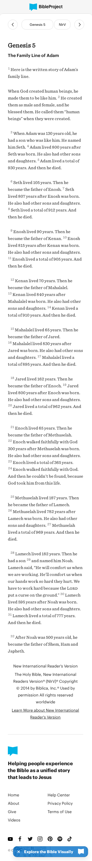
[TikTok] (70, 838)
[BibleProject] (45, 7)
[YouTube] (11, 838)
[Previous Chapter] (13, 24)
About (13, 803)
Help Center (59, 794)
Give (12, 811)
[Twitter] (31, 838)
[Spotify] (60, 838)
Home (13, 794)
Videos (14, 820)
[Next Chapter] (79, 24)
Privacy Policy (60, 803)
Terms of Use (60, 811)
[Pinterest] (50, 838)
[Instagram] (40, 838)
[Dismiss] (17, 852)
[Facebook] (21, 838)
